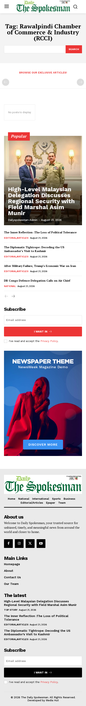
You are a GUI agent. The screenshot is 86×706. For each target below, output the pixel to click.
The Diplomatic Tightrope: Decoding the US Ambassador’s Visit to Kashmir (34, 249)
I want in (40, 331)
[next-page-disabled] (80, 82)
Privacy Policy (49, 341)
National (10, 286)
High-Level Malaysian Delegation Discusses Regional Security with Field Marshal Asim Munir (41, 201)
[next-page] (12, 296)
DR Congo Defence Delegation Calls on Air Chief (37, 280)
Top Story (11, 609)
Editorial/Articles (16, 238)
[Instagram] (19, 543)
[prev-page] (5, 82)
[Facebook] (8, 543)
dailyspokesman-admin (22, 219)
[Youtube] (41, 543)
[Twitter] (30, 543)
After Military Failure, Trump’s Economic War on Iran (40, 266)
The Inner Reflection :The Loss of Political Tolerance (40, 232)
